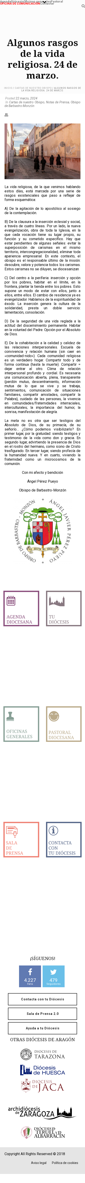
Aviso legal (38, 1163)
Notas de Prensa (57, 102)
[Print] (9, 114)
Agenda (5, 1)
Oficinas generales (37, 1)
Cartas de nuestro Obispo (33, 88)
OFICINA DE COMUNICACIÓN (20, 3)
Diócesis (17, 1)
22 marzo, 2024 (26, 98)
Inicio (8, 88)
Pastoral (57, 1)
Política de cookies (65, 1163)
